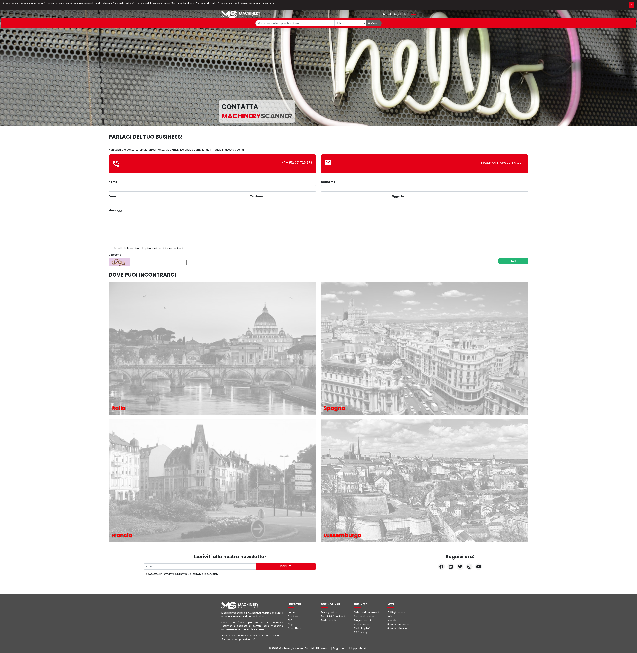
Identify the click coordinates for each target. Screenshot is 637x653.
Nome (113, 182)
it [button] (373, 14)
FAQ (290, 620)
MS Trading (360, 632)
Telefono (256, 196)
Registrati (399, 14)
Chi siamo (293, 616)
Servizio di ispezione (398, 624)
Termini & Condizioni (333, 616)
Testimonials (328, 620)
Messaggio (116, 210)
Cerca (375, 23)
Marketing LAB (362, 628)
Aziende (391, 620)
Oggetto (398, 196)
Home (291, 612)
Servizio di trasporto (398, 628)
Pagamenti (340, 648)
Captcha (115, 255)
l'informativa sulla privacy (139, 248)
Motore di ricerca (364, 616)
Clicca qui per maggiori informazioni (257, 3)
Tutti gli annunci (396, 612)
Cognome (328, 182)
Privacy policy (329, 612)
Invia (513, 261)
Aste (389, 616)
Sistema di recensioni (366, 612)
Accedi (387, 14)
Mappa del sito (358, 648)
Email (113, 196)
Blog (290, 624)
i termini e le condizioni (169, 248)
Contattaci (294, 628)
